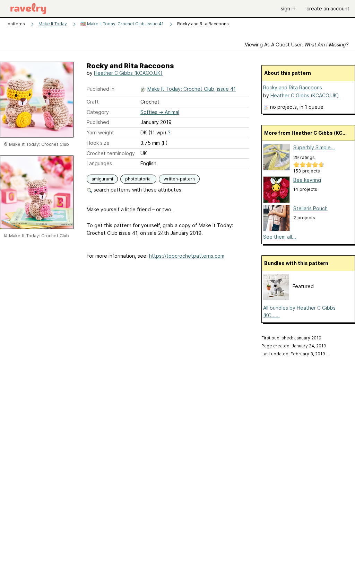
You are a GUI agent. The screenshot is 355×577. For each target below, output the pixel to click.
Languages (99, 163)
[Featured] (276, 298)
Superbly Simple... (314, 147)
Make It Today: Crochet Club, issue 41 (125, 23)
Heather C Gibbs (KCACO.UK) (128, 73)
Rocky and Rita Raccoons (292, 87)
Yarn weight (100, 132)
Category (98, 112)
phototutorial (138, 178)
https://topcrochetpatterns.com (186, 256)
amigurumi (102, 178)
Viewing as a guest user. (296, 44)
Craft (93, 102)
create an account (327, 8)
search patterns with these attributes (136, 190)
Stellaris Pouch (310, 208)
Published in (100, 89)
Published (98, 122)
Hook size (98, 143)
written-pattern (179, 178)
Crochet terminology (111, 153)
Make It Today (52, 23)
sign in (288, 8)
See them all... (279, 237)
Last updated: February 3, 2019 (295, 353)
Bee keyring (307, 180)
